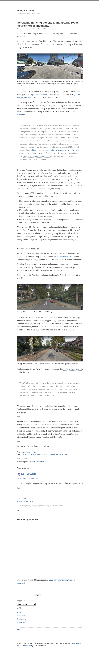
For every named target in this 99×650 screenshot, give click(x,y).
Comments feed (22, 619)
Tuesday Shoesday (36, 461)
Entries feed (21, 615)
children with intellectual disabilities (37, 156)
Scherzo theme (25, 646)
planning (40, 454)
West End (69, 256)
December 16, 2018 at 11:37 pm (25, 501)
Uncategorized (31, 452)
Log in (19, 612)
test (26, 458)
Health (33, 454)
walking (66, 454)
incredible (61, 256)
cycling (27, 454)
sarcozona (27, 29)
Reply (19, 487)
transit (52, 454)
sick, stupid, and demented (36, 94)
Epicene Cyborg (28, 474)
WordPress (75, 643)
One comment (53, 29)
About (19, 629)
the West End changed (72, 369)
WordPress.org (22, 622)
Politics (46, 454)
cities (22, 454)
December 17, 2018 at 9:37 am (27, 478)
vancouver (59, 454)
